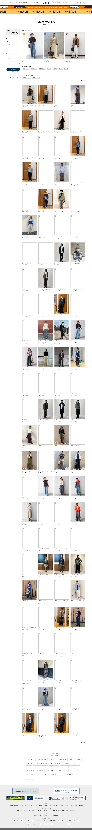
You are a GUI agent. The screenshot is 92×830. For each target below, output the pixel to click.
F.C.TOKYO (35, 815)
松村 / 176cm (57, 238)
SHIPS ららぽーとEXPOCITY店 (29, 105)
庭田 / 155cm (25, 106)
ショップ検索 (21, 805)
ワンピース (29, 763)
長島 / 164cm (25, 498)
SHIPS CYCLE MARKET (55, 815)
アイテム (11, 2)
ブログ (31, 2)
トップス (52, 759)
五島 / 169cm (74, 447)
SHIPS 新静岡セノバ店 (59, 368)
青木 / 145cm (74, 237)
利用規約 (41, 805)
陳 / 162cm (24, 237)
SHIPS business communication (23, 810)
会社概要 (11, 805)
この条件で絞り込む (13, 69)
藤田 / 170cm (57, 602)
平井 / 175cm (57, 184)
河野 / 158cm (57, 629)
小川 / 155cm (25, 343)
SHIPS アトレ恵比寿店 (76, 236)
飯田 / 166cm (25, 655)
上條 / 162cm (41, 158)
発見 (37, 2)
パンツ (71, 759)
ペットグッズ (30, 778)
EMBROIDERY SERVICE (46, 810)
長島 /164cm (25, 61)
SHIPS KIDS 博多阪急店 (76, 263)
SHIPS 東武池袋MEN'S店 (43, 574)
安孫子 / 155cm (41, 237)
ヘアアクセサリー (74, 766)
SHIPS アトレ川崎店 (59, 445)
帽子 (51, 766)
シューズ (29, 766)
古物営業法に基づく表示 (55, 805)
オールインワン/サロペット (41, 763)
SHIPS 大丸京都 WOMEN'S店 (28, 157)
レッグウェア (40, 770)
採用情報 (16, 805)
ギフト (77, 774)
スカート (78, 759)
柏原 (72, 264)
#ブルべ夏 (55, 68)
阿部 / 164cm (74, 106)
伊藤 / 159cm (25, 264)
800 (81, 80)
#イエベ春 (49, 68)
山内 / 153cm (41, 629)
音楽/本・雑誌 (53, 774)
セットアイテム (66, 763)
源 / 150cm (57, 472)
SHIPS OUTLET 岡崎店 (75, 445)
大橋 (39, 550)
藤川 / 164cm (57, 550)
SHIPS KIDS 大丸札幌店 (43, 548)
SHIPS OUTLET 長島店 (27, 263)
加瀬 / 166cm (57, 524)
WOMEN (8, 44)
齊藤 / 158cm (25, 447)
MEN (8, 41)
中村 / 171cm (41, 576)
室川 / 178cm (57, 264)
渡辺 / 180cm (41, 106)
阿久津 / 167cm (74, 185)
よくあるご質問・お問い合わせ (32, 805)
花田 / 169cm (57, 316)
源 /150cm (46, 61)
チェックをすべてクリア (13, 71)
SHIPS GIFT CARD (56, 810)
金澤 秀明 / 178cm (59, 211)
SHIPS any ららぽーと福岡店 (77, 574)
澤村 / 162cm (25, 709)
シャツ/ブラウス (30, 759)
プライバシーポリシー (66, 805)
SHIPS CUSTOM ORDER (36, 810)
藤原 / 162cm (57, 498)
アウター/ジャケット (61, 759)
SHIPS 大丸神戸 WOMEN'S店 (71, 60)
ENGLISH (81, 805)
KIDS (8, 47)
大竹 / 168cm (41, 184)
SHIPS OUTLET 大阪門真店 (60, 263)
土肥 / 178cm (57, 369)
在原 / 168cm (25, 602)
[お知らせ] (73, 2)
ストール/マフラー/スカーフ (41, 766)
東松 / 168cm (74, 369)
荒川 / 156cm (25, 290)
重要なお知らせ (75, 805)
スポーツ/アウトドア (51, 770)
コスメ (45, 774)
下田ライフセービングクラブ (43, 815)
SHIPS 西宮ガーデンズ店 (60, 210)
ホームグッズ (30, 774)
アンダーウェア (30, 770)
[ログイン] (80, 2)
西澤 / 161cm (57, 106)
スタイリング (25, 2)
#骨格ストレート (34, 68)
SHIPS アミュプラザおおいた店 (61, 315)
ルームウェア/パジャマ (75, 770)
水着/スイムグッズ (63, 770)
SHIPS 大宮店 (74, 368)
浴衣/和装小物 (70, 774)
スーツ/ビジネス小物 (55, 763)
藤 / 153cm (73, 655)
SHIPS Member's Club (70, 810)
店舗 (34, 2)
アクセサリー (64, 766)
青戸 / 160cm (57, 447)
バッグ (75, 763)
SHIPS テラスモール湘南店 (60, 548)
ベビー (61, 774)
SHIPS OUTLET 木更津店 (27, 600)
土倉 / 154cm (25, 158)
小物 (57, 766)
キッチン (38, 774)
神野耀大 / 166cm (42, 603)
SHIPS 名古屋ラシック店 (44, 368)
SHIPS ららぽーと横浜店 (44, 105)
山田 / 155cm (41, 655)
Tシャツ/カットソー (42, 759)
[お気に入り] (76, 2)
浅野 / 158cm (41, 369)
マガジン (20, 2)
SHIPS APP (63, 810)
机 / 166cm (24, 524)
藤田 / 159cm (25, 576)
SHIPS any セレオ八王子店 (44, 183)
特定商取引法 (46, 805)
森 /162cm (67, 61)
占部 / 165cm (41, 343)
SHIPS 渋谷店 (74, 105)
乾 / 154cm (40, 472)
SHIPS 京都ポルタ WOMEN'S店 (45, 471)
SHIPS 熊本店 (47, 60)
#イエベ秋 (61, 68)
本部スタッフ (25, 60)
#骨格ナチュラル (42, 68)
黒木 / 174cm (74, 576)
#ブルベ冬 (66, 68)
